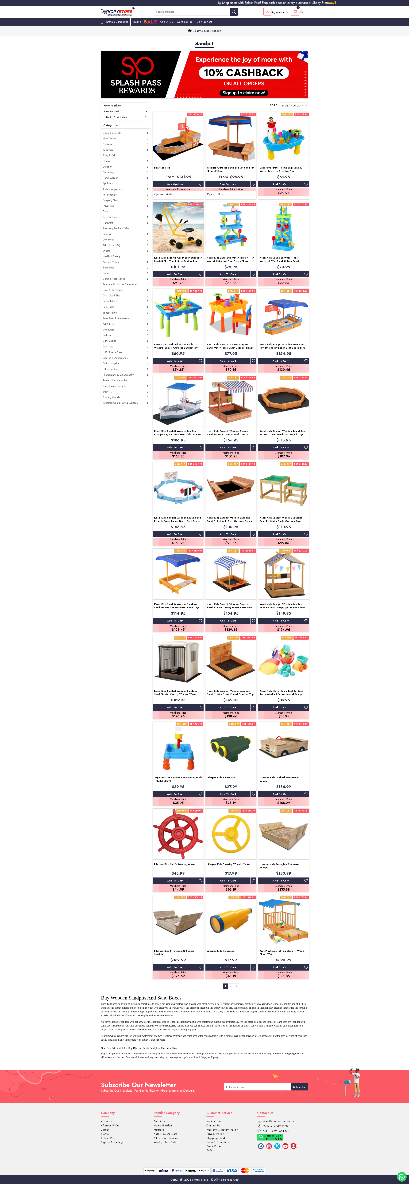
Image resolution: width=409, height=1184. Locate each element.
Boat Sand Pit (162, 167)
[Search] (234, 12)
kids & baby (249, 1025)
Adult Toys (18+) (111, 245)
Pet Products (110, 195)
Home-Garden (110, 178)
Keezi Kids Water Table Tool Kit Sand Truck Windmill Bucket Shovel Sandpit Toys (281, 694)
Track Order (214, 1146)
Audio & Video (111, 262)
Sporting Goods (111, 397)
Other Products (111, 369)
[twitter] (277, 1146)
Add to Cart (281, 184)
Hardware (108, 223)
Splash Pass (108, 1138)
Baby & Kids (109, 155)
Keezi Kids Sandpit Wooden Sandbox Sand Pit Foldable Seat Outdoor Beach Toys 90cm (229, 521)
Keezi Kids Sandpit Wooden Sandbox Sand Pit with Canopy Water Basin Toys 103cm (176, 607)
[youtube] (285, 1146)
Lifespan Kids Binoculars (221, 777)
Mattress (159, 1130)
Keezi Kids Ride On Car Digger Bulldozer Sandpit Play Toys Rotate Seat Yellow (178, 259)
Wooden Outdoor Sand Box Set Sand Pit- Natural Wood (231, 169)
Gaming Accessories (114, 279)
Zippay (105, 1130)
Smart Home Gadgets (114, 386)
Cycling (106, 251)
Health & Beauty (111, 256)
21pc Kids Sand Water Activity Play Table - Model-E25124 (178, 779)
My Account (213, 1121)
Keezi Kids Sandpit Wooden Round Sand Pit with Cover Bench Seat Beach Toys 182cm (283, 434)
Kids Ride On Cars (165, 1134)
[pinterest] (293, 1146)
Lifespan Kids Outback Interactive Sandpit (279, 779)
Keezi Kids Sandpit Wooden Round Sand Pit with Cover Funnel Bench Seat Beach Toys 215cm (177, 521)
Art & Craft (108, 324)
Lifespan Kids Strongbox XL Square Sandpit (174, 952)
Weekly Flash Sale (165, 1142)
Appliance (108, 183)
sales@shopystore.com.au (279, 1121)
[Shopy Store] (118, 11)
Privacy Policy (215, 1134)
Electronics (108, 267)
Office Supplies (111, 363)
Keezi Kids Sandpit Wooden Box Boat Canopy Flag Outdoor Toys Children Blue (177, 432)
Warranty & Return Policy (222, 1130)
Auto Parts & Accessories (117, 318)
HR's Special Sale (112, 352)
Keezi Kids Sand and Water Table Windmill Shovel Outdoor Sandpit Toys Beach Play (176, 348)
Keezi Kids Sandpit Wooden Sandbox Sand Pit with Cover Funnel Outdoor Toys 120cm (230, 694)
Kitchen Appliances (113, 189)
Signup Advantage (112, 1142)
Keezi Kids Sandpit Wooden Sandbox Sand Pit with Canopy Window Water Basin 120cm (175, 694)
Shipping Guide (216, 1138)
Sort (273, 105)
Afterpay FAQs (110, 1125)
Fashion (107, 335)
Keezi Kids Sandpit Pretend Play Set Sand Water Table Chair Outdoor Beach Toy (230, 348)
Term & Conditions (218, 1142)
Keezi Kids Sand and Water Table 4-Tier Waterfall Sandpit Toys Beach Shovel (230, 259)
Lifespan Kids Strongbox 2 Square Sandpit (279, 865)
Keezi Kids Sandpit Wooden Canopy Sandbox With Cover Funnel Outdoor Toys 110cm (228, 434)
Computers (108, 329)
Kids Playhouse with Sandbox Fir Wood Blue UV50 (282, 952)
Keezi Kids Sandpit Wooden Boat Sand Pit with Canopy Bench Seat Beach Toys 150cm (282, 348)
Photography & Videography (118, 375)
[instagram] (269, 1146)
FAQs (209, 1150)
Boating (107, 234)
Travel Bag (108, 206)
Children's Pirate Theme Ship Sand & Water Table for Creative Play (281, 169)
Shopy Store (200, 1180)
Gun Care (108, 346)
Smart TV (107, 391)
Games (106, 273)
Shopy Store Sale (112, 133)
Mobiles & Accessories (115, 358)
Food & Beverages (113, 290)
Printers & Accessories (115, 380)
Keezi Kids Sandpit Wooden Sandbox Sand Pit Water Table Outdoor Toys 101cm (281, 521)
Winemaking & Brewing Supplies (120, 403)
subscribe (299, 1087)
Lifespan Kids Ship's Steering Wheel (174, 864)
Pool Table (108, 307)
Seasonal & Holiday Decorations (120, 284)
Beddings (108, 150)
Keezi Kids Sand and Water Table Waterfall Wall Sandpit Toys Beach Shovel (280, 261)
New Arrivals (109, 138)
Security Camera (111, 217)
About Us (166, 22)
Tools (105, 211)
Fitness (106, 161)
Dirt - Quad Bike (111, 295)
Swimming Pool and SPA (116, 228)
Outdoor (107, 167)
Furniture (107, 144)
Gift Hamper (109, 341)
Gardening (108, 172)
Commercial (109, 239)
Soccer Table (110, 313)
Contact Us (204, 22)
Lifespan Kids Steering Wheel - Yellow (228, 864)
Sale (150, 22)
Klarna (105, 1134)
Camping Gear (110, 200)
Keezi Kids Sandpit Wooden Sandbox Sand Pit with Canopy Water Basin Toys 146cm (229, 607)
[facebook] (261, 1146)
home (137, 22)
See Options (175, 184)
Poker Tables (110, 301)
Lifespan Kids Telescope (221, 951)
